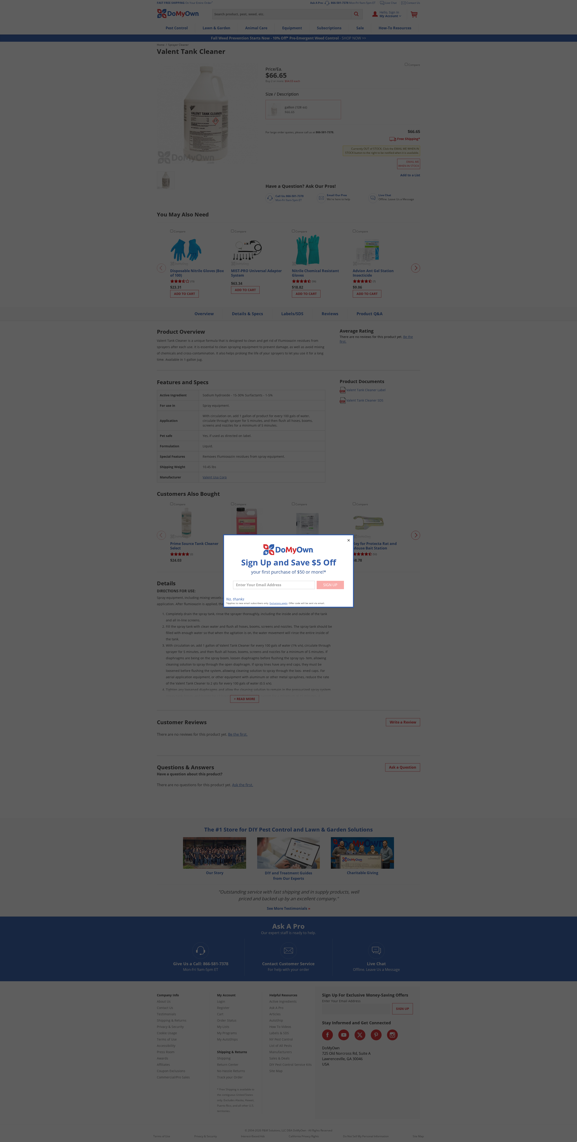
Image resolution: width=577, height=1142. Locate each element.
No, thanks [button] (235, 599)
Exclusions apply (278, 603)
